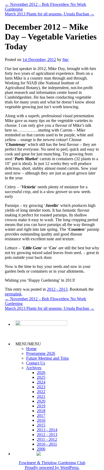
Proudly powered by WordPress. (52, 467)
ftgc (65, 59)
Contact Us (35, 363)
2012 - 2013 (57, 289)
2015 (41, 425)
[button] (28, 344)
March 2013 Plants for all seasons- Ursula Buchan (49, 14)
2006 (41, 449)
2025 (41, 377)
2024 (41, 382)
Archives (33, 367)
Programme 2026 (40, 353)
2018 (41, 410)
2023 (41, 387)
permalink (13, 294)
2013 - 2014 (47, 430)
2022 (41, 391)
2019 (41, 406)
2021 (41, 396)
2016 (41, 420)
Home (31, 348)
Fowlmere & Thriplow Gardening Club (52, 462)
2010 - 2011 (47, 444)
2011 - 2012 (47, 439)
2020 (41, 401)
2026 (41, 372)
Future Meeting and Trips (47, 358)
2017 (41, 415)
